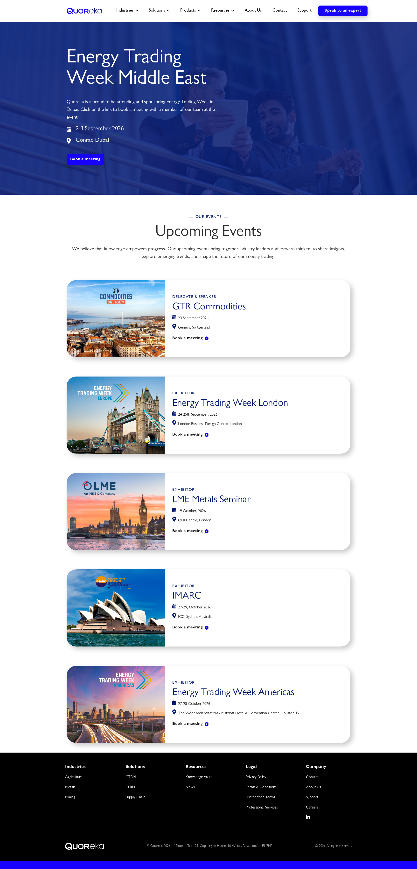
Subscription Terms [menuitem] (260, 798)
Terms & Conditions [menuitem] (261, 787)
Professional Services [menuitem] (262, 808)
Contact (279, 11)
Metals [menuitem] (70, 787)
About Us (253, 11)
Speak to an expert (343, 11)
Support (305, 11)
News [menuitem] (190, 787)
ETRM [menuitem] (130, 787)
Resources (220, 11)
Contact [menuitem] (312, 777)
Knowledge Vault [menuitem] (199, 777)
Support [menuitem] (312, 798)
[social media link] (308, 817)
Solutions (157, 11)
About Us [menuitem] (313, 787)
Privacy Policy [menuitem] (256, 777)
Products (188, 11)
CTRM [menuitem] (130, 777)
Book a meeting (85, 160)
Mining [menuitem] (70, 798)
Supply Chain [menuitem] (135, 798)
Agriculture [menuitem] (74, 777)
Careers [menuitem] (312, 808)
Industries (125, 11)
